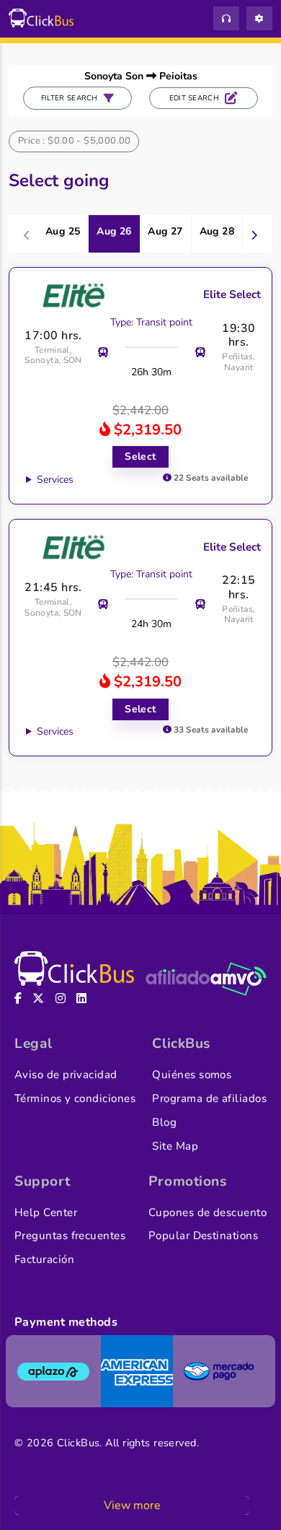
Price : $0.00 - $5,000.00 (74, 140)
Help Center (45, 1212)
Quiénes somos (191, 1074)
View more (132, 1505)
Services (55, 479)
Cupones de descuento (207, 1212)
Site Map (175, 1146)
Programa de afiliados (209, 1098)
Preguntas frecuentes (69, 1235)
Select (140, 456)
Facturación (44, 1259)
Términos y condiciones (74, 1098)
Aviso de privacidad (65, 1074)
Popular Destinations (203, 1235)
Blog (164, 1122)
